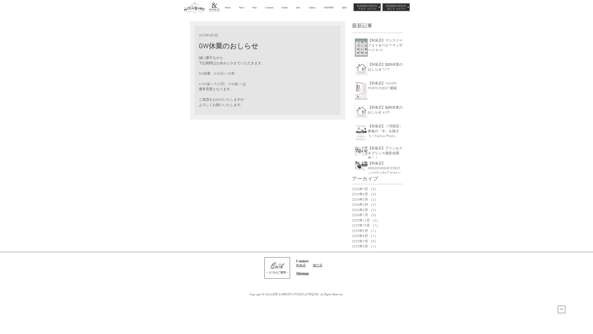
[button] (255, 7)
